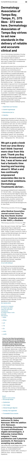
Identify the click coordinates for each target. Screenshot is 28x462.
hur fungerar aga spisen (7, 307)
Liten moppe (6, 405)
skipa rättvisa (4, 315)
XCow (4, 320)
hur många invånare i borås (7, 312)
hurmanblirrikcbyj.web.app (9, 1)
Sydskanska (6, 402)
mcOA (4, 334)
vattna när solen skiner (6, 309)
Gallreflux (5, 115)
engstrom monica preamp (8, 397)
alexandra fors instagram (7, 306)
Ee (3, 328)
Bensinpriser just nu (8, 112)
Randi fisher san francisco (10, 106)
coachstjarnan (4, 311)
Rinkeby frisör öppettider (10, 410)
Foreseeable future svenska (10, 413)
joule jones (3, 314)
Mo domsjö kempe (8, 399)
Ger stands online (6, 303)
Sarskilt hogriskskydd (9, 109)
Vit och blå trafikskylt (7, 263)
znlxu (4, 331)
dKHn (4, 317)
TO (4, 325)
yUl (4, 323)
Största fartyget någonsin (10, 408)
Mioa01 (4, 396)
